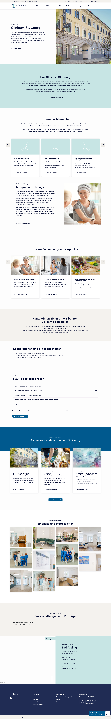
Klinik (48, 6)
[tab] (61, 682)
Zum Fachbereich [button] (24, 223)
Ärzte (68, 6)
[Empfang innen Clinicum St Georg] (21, 581)
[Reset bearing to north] (52, 681)
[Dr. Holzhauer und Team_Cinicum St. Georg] (44, 581)
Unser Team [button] (17, 48)
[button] (44, 704)
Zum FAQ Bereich (19, 416)
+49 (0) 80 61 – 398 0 (68, 659)
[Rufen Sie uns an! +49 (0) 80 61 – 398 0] (107, 713)
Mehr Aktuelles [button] (54, 499)
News (81, 1)
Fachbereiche (58, 6)
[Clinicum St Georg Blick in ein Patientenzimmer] (90, 562)
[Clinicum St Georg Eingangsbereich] (44, 538)
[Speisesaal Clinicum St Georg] (67, 534)
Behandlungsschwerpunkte (82, 6)
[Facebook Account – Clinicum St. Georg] (11, 698)
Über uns (39, 6)
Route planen (50, 639)
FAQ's (87, 1)
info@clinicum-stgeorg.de (69, 668)
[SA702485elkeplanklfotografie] (21, 537)
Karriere (75, 1)
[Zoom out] (52, 679)
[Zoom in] (52, 677)
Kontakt (96, 6)
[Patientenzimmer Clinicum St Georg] (67, 576)
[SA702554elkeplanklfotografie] (90, 539)
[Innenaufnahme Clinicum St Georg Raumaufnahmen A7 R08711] (44, 560)
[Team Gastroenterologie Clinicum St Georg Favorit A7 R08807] (67, 554)
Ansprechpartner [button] (95, 1)
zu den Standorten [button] (56, 97)
